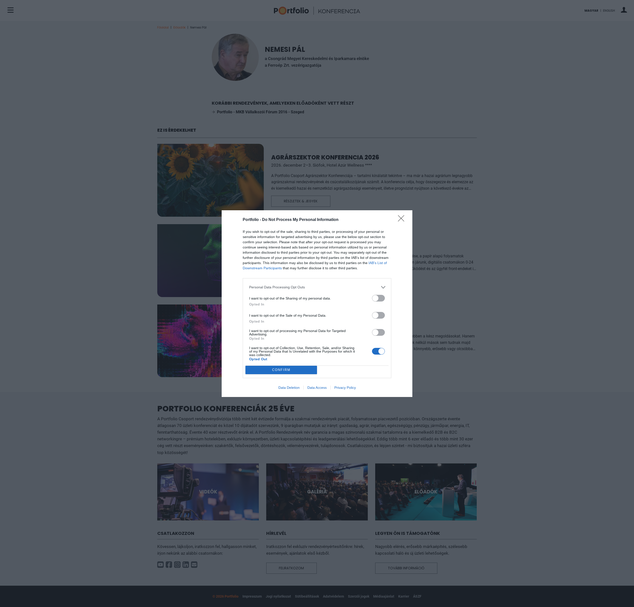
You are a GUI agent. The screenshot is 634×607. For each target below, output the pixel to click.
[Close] (402, 220)
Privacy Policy (345, 388)
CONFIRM (281, 370)
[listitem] (317, 287)
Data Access (317, 388)
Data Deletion (289, 388)
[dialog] (317, 303)
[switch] (378, 298)
